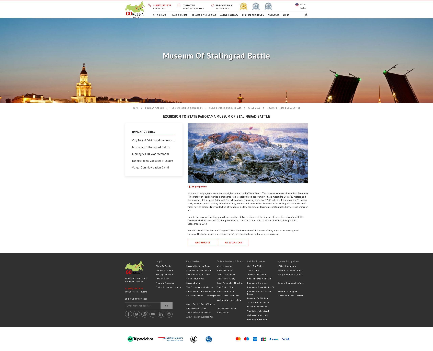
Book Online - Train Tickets (229, 300)
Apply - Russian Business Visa (199, 316)
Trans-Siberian (179, 14)
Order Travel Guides (226, 274)
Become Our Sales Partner (290, 270)
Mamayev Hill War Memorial (150, 154)
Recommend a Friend (257, 306)
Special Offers (253, 270)
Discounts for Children (257, 298)
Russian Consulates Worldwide (200, 291)
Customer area (306, 15)
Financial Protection (165, 283)
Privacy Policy (162, 278)
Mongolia (273, 14)
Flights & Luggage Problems (169, 287)
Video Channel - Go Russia (259, 278)
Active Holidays (229, 14)
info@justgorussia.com (193, 8)
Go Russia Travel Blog (257, 319)
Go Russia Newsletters (257, 315)
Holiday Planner (154, 107)
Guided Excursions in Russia (225, 107)
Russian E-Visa (193, 283)
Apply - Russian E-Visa (196, 308)
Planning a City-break (257, 283)
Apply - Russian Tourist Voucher (200, 304)
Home (135, 9)
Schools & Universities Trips (291, 283)
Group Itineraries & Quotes (290, 274)
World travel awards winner (243, 6)
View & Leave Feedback (258, 311)
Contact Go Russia (164, 270)
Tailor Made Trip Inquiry (258, 302)
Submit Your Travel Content (290, 295)
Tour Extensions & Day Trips (186, 107)
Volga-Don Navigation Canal (150, 167)
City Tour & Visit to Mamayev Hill (153, 140)
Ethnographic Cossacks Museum (152, 160)
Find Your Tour (224, 5)
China (286, 14)
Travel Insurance (224, 270)
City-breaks (160, 14)
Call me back (159, 8)
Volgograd (254, 107)
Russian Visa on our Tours (198, 266)
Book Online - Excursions (228, 295)
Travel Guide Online (256, 274)
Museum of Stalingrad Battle (151, 147)
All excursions (233, 242)
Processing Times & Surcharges (201, 295)
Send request (202, 242)
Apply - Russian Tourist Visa (198, 312)
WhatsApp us (223, 312)
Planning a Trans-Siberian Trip (261, 287)
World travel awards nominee (256, 6)
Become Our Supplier (288, 291)
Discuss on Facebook (226, 308)
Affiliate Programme (287, 266)
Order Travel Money (226, 278)
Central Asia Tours (253, 14)
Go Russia (140, 268)
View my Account (225, 266)
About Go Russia (163, 266)
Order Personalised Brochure (230, 283)
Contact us (189, 5)
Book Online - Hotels (226, 291)
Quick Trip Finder (255, 266)
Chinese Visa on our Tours (198, 274)
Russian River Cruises (204, 14)
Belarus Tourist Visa (195, 278)
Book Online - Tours (225, 287)
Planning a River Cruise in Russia (259, 292)
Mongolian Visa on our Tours (199, 270)
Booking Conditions (165, 274)
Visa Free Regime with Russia (199, 287)
